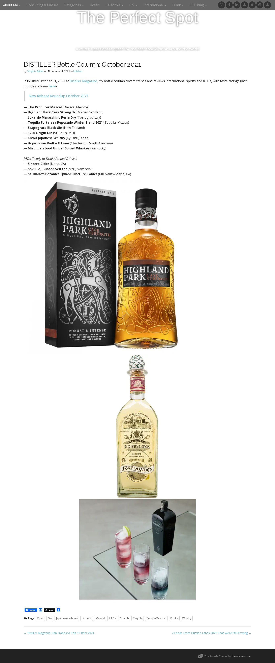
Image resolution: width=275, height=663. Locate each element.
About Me (11, 5)
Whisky (186, 618)
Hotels (95, 5)
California (113, 5)
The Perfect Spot (137, 17)
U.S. (132, 5)
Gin (50, 618)
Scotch (124, 618)
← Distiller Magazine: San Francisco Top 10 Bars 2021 (59, 633)
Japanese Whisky (67, 618)
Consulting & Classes (42, 5)
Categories (73, 5)
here (52, 86)
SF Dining (197, 5)
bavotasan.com (241, 656)
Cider (40, 618)
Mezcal (100, 618)
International (154, 5)
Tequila (137, 618)
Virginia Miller (35, 71)
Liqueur (86, 618)
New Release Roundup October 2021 (59, 95)
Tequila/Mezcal (156, 618)
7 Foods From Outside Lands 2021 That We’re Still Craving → (211, 633)
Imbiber (78, 71)
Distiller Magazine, (84, 81)
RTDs (112, 618)
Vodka (174, 618)
